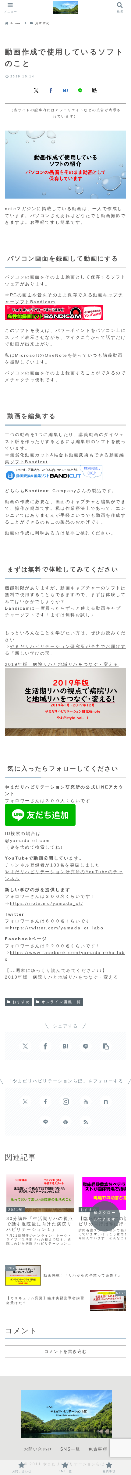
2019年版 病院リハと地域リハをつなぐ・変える (62, 664)
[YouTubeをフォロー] (86, 1101)
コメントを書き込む (65, 1351)
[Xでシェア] (36, 90)
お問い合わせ (38, 1449)
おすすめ (21, 1002)
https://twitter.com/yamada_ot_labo (57, 927)
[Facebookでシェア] (51, 90)
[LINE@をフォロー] (45, 1122)
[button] (95, 90)
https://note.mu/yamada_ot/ (46, 903)
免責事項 (97, 1449)
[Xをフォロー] (25, 1101)
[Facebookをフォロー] (45, 1101)
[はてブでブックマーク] (65, 90)
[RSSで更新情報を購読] (86, 1122)
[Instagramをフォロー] (65, 1101)
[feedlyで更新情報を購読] (65, 1122)
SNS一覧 (70, 1449)
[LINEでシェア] (80, 90)
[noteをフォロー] (106, 1101)
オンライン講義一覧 (61, 1002)
